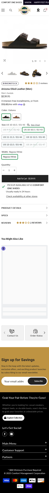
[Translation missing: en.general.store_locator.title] (38, 10)
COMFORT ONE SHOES (11, 2)
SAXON (28, 2)
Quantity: (5, 164)
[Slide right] (44, 333)
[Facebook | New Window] (4, 434)
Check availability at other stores (21, 196)
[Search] (10, 10)
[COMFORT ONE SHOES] (24, 10)
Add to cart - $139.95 (26, 178)
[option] (24, 41)
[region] (24, 190)
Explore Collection (14, 418)
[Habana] (6, 116)
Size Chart (35, 125)
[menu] (3, 10)
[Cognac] (16, 116)
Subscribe (38, 381)
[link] (24, 309)
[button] (40, 61)
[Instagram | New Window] (11, 434)
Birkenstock (10, 83)
